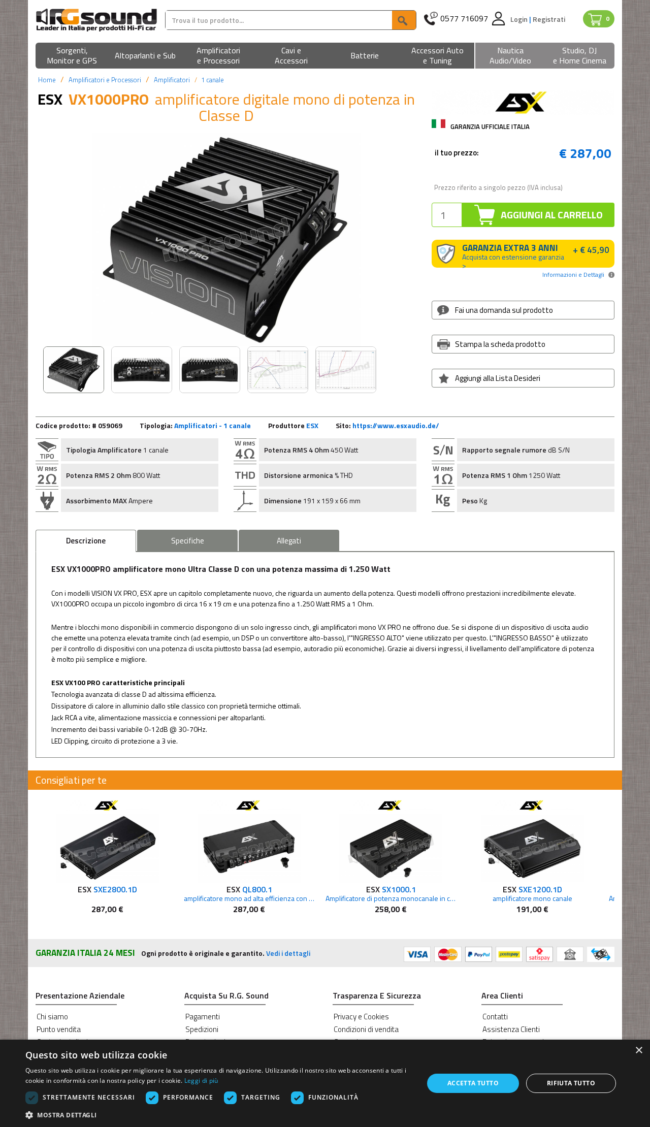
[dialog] (325, 1083)
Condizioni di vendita (366, 1029)
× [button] (638, 1050)
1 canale (212, 80)
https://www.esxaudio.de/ (395, 425)
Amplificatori (172, 80)
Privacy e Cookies (361, 1016)
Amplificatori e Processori (105, 80)
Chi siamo (52, 1016)
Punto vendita (59, 1029)
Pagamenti (202, 1016)
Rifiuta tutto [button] (571, 1083)
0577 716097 (464, 18)
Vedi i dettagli (288, 953)
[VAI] (404, 20)
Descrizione (86, 540)
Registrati (549, 19)
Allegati (289, 540)
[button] (72, 56)
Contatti (495, 1016)
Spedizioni (201, 1029)
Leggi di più (201, 1080)
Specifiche (187, 540)
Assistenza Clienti (511, 1029)
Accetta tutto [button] (473, 1083)
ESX (312, 425)
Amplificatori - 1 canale (212, 425)
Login (519, 19)
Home (47, 80)
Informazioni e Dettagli (573, 274)
